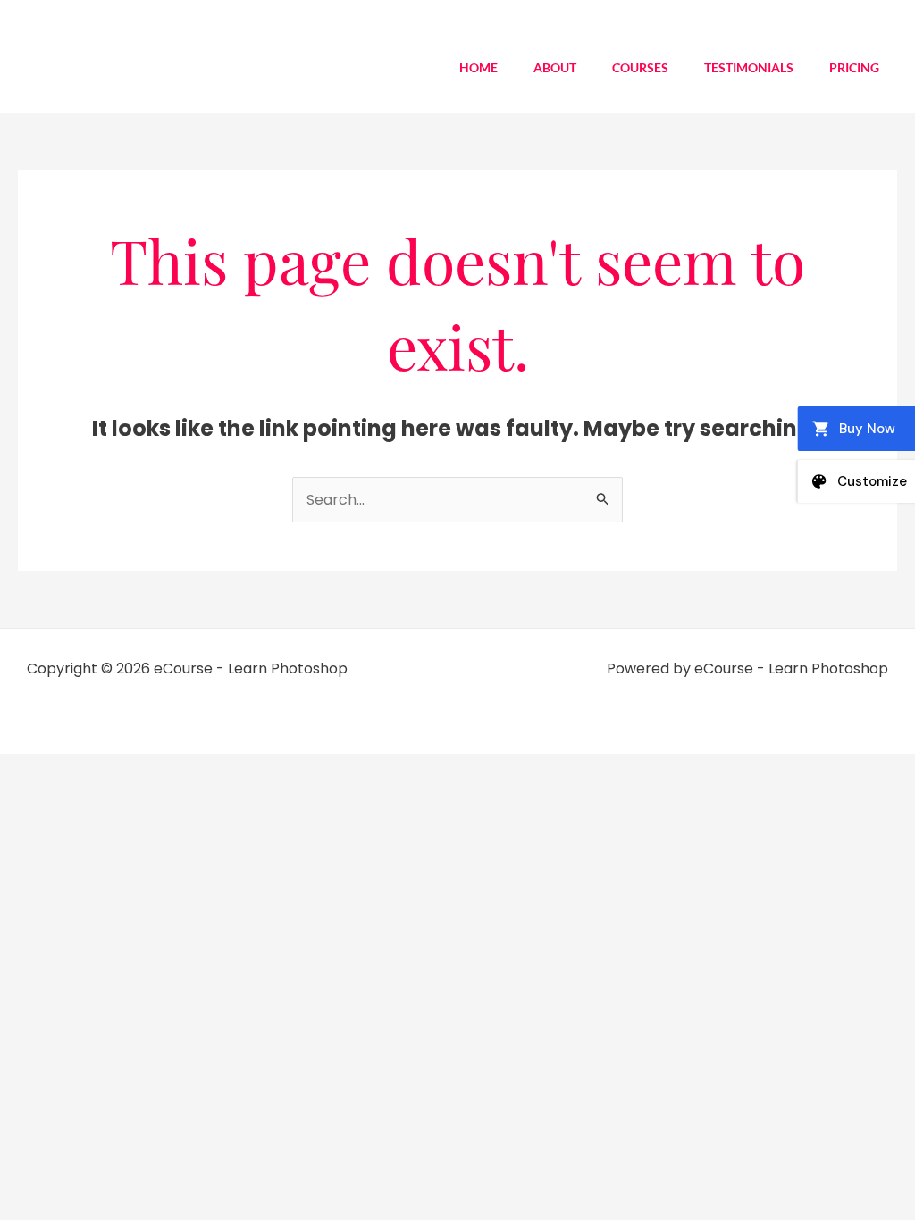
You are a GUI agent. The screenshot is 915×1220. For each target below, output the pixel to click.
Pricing (854, 67)
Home (478, 67)
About (554, 67)
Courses (640, 67)
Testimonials (748, 67)
